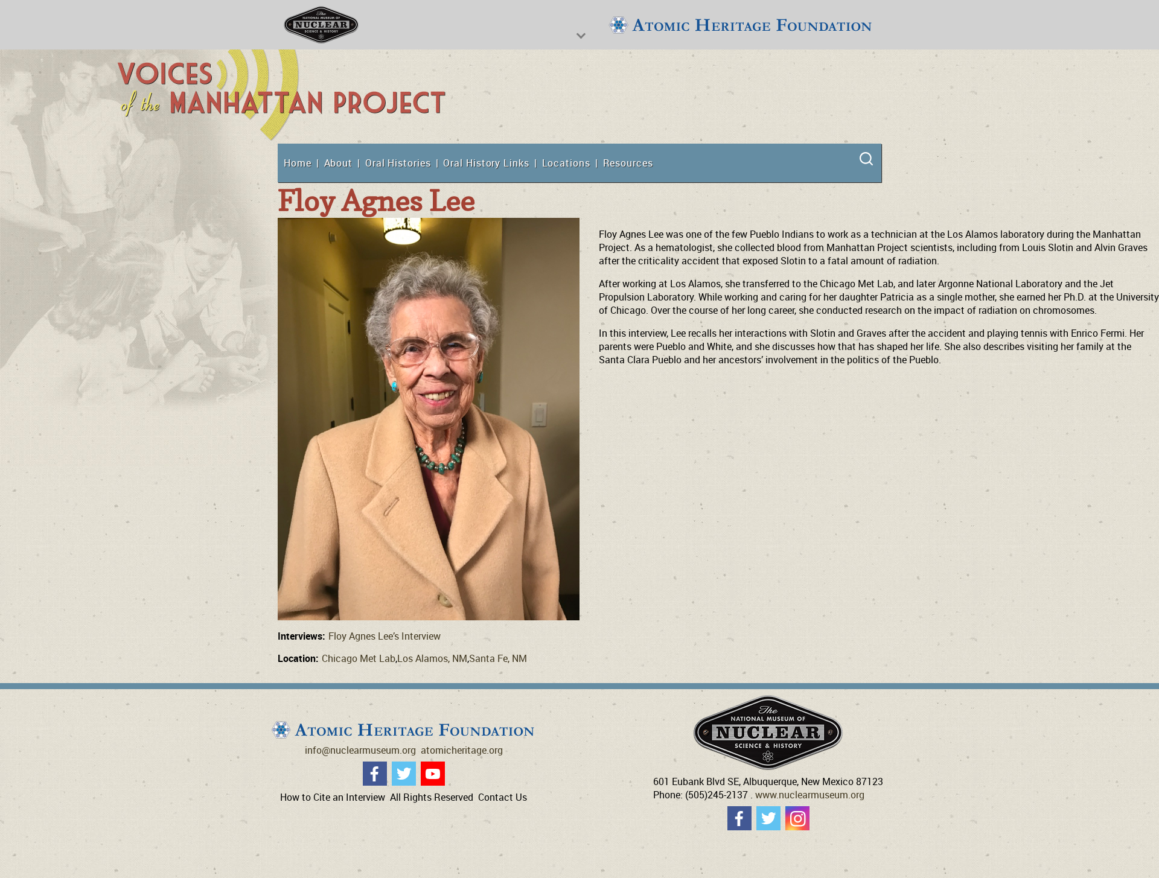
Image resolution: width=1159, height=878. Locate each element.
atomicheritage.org (462, 750)
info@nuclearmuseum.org (360, 750)
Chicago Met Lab (358, 658)
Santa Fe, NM (498, 658)
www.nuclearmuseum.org (809, 794)
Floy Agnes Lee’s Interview (384, 636)
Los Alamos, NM (432, 658)
